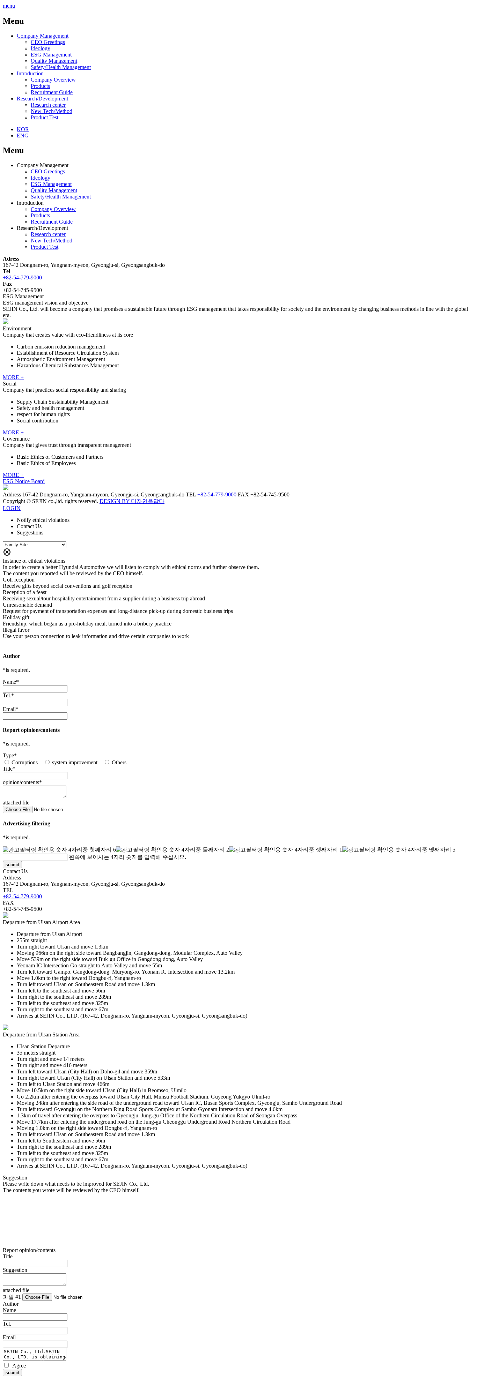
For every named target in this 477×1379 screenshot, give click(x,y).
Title (8, 769)
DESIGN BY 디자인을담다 (132, 501)
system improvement (74, 762)
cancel (7, 552)
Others (119, 762)
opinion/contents (21, 782)
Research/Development (42, 99)
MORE (13, 377)
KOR (23, 129)
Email (9, 709)
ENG (23, 135)
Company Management (42, 36)
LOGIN (12, 508)
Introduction (30, 73)
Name (9, 682)
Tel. (7, 695)
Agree (19, 1366)
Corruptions (25, 762)
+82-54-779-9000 (22, 277)
